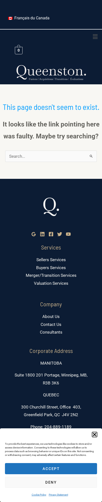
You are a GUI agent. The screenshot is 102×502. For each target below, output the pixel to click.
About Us (51, 316)
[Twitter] (59, 234)
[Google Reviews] (33, 234)
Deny (51, 482)
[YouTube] (68, 234)
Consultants (51, 332)
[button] (94, 434)
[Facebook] (51, 234)
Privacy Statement (58, 494)
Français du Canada (31, 18)
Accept (51, 469)
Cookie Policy (39, 494)
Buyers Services (51, 267)
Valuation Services (51, 283)
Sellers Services (51, 259)
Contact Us (51, 324)
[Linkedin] (42, 234)
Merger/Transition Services (51, 275)
